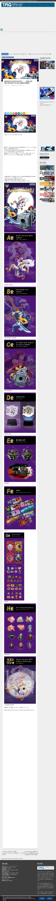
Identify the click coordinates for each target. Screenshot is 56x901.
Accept (42, 898)
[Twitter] (8, 113)
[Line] (21, 113)
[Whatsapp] (11, 113)
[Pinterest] (16, 113)
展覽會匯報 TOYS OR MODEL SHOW (10, 870)
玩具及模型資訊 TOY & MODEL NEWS (10, 873)
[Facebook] (5, 113)
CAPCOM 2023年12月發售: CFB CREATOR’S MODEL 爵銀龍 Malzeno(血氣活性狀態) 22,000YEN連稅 (29, 853)
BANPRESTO (16, 85)
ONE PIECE (21, 85)
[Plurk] (13, 113)
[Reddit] (24, 113)
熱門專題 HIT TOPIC (6, 868)
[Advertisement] (28, 17)
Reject (49, 898)
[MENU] (2, 30)
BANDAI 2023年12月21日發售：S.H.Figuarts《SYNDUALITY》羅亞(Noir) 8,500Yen (10, 853)
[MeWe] (19, 113)
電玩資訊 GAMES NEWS (7, 880)
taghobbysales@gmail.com (46, 105)
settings (4, 899)
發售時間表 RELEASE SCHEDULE (9, 867)
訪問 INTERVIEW (5, 871)
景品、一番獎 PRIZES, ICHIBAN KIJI (8, 57)
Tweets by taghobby (44, 159)
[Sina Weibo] (27, 113)
